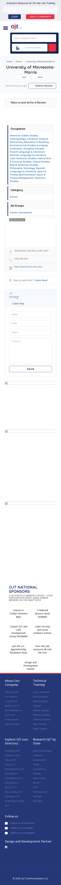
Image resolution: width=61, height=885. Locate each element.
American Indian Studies (24, 135)
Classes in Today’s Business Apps (18, 613)
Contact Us (11, 701)
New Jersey (39, 778)
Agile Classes (40, 728)
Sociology (29, 168)
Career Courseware (21, 212)
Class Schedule (41, 692)
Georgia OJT (12, 782)
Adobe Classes (41, 710)
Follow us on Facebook (21, 823)
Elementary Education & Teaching (29, 142)
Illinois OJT (11, 787)
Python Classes (41, 714)
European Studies (34, 148)
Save (24, 77)
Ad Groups (17, 205)
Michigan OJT (12, 796)
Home (9, 61)
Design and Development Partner (30, 665)
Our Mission (11, 696)
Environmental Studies (23, 145)
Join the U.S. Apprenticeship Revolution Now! (18, 649)
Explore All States (42, 750)
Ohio (35, 787)
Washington (39, 759)
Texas (36, 764)
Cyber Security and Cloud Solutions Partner (42, 630)
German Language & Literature (28, 155)
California (38, 755)
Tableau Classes (42, 719)
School (18, 61)
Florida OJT (11, 773)
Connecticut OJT (14, 778)
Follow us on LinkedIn (21, 827)
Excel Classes (40, 696)
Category (17, 190)
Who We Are (11, 692)
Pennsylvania (40, 791)
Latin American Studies (23, 158)
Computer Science (37, 138)
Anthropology (18, 138)
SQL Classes (39, 724)
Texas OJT (10, 759)
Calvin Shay (18, 303)
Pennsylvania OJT (14, 769)
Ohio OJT (10, 764)
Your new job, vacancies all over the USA (42, 649)
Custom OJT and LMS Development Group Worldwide (18, 631)
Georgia (37, 796)
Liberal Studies (41, 161)
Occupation (18, 128)
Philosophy (16, 168)
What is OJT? (12, 705)
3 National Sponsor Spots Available (42, 613)
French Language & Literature (27, 151)
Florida (37, 773)
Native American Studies (24, 164)
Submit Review (44, 85)
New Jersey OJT (14, 791)
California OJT (12, 755)
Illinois (36, 782)
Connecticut (39, 769)
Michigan (38, 800)
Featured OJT (12, 750)
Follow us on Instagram (22, 832)
